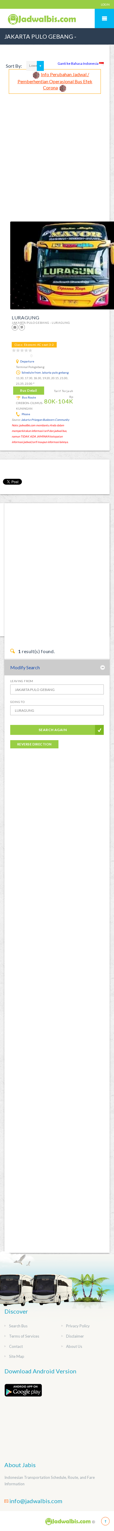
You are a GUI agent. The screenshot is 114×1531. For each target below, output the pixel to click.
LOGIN (105, 4)
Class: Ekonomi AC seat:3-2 (34, 344)
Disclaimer (75, 1336)
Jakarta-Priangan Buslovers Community (45, 419)
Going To (17, 702)
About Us (74, 1346)
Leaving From (21, 681)
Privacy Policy (78, 1326)
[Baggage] (15, 327)
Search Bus (18, 1326)
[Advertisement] (57, 154)
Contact (16, 1346)
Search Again (53, 730)
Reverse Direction (34, 744)
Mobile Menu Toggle (104, 18)
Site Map (16, 1356)
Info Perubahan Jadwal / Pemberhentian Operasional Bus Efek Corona (55, 80)
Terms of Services (24, 1336)
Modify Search (25, 667)
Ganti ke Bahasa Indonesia (78, 63)
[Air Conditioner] (22, 327)
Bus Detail (28, 390)
